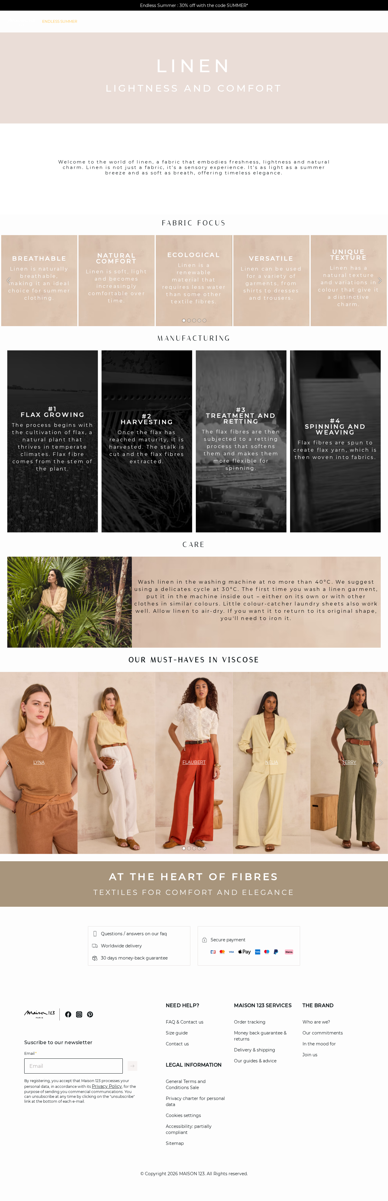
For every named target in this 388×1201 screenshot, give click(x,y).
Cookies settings (183, 1115)
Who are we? (316, 1022)
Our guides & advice (255, 1061)
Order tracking (250, 1022)
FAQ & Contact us (184, 1022)
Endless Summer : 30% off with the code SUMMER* (194, 5)
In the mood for (319, 1044)
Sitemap (175, 1143)
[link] (59, 21)
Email (30, 1053)
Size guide (177, 1033)
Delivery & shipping (254, 1050)
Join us (310, 1055)
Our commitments (323, 1033)
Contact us (177, 1044)
